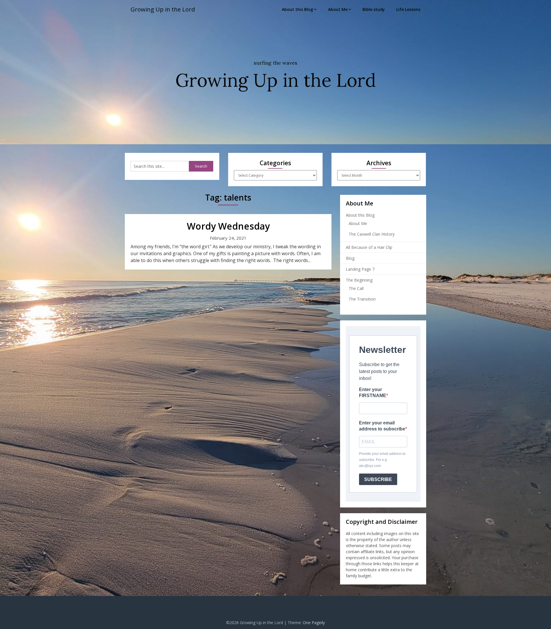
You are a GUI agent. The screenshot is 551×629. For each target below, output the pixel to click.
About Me (338, 9)
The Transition (362, 299)
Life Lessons (408, 9)
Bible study (373, 9)
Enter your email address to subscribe (382, 425)
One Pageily (314, 622)
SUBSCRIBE (378, 479)
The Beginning (359, 280)
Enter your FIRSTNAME (372, 392)
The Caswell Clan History (372, 234)
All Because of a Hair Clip (369, 247)
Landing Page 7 (360, 269)
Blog (350, 258)
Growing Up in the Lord (163, 9)
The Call (356, 288)
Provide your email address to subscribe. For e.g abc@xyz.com (382, 460)
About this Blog (297, 9)
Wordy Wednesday (228, 226)
